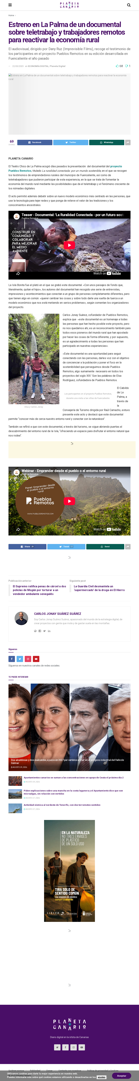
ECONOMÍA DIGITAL (38, 66)
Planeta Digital (57, 66)
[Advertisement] (72, 454)
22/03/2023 (18, 66)
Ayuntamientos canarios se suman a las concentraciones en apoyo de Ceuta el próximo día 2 (73, 777)
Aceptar (121, 1075)
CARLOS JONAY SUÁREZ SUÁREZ (57, 613)
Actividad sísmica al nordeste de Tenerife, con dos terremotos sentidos (62, 805)
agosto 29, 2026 (20, 767)
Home (11, 15)
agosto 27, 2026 (32, 798)
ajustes (101, 1077)
